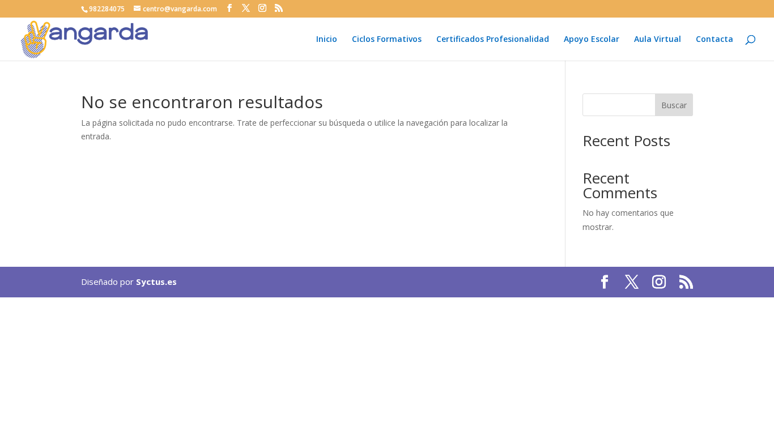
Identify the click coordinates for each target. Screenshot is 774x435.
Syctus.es (156, 281)
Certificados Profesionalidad (492, 39)
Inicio (326, 39)
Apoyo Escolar (591, 39)
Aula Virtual (657, 39)
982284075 (107, 9)
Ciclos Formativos (387, 39)
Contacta (714, 39)
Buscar (674, 105)
